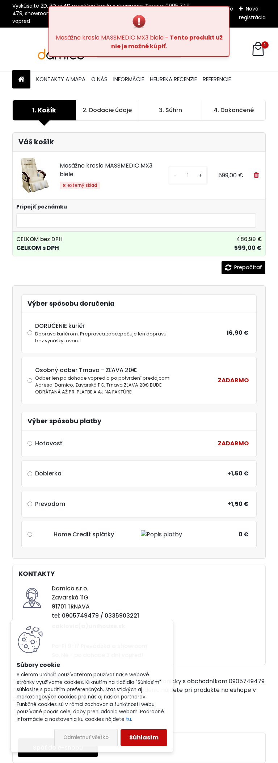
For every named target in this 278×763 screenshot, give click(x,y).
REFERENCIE (217, 79)
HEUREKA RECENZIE (173, 79)
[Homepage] (21, 79)
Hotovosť (48, 443)
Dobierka (48, 473)
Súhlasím (144, 737)
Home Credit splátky (84, 534)
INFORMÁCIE (128, 79)
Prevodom (50, 504)
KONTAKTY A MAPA (60, 79)
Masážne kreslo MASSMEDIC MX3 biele (106, 169)
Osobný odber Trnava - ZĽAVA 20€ (102, 380)
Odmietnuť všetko (86, 737)
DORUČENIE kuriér (101, 333)
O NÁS (99, 79)
